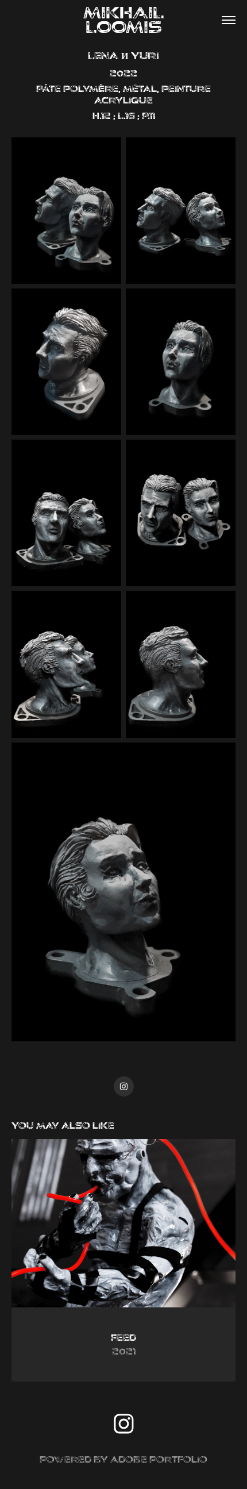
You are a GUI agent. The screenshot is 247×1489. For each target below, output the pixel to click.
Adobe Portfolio (158, 1459)
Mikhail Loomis (160, 19)
